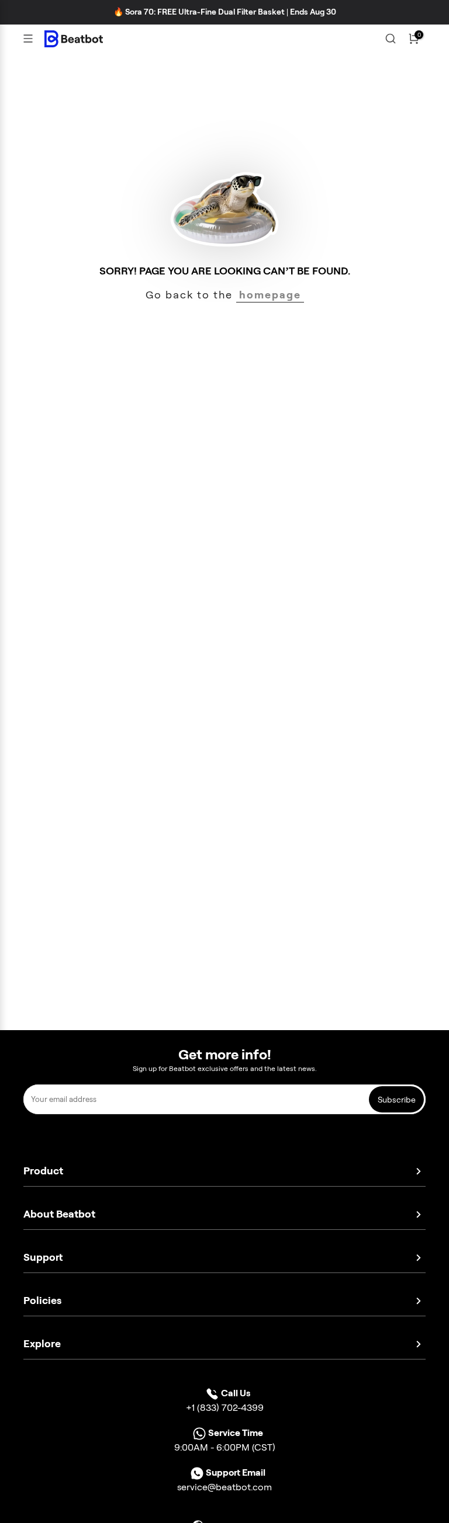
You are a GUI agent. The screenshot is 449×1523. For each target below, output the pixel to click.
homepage (270, 294)
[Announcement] (224, 12)
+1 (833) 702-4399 (225, 1407)
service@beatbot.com (224, 1487)
